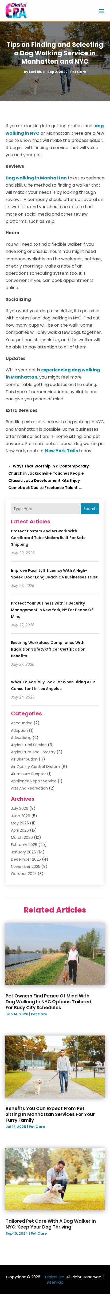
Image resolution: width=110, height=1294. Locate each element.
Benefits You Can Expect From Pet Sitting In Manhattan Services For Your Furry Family (50, 1114)
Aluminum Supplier (28, 774)
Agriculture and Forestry (33, 752)
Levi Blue (37, 71)
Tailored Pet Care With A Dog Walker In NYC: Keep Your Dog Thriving (51, 1224)
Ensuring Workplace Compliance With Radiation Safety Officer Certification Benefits (48, 649)
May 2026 (20, 823)
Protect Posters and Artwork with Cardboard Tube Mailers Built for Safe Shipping (48, 537)
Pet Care (78, 71)
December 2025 (26, 859)
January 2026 (23, 852)
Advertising (21, 737)
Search (90, 508)
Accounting (22, 723)
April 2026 (20, 830)
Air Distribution (24, 759)
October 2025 (24, 873)
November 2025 (25, 866)
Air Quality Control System (35, 766)
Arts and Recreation (29, 788)
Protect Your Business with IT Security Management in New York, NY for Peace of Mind (52, 610)
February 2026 (24, 844)
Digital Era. (55, 1277)
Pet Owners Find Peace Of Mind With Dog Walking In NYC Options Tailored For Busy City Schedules (48, 1002)
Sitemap (55, 1282)
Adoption (19, 730)
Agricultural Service (29, 744)
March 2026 (22, 837)
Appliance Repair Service (34, 781)
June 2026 (20, 816)
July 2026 (19, 808)
